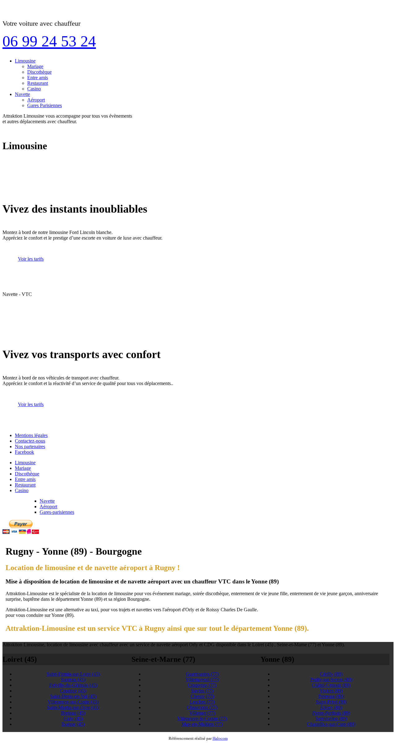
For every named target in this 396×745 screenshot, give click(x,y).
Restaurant (37, 83)
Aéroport (36, 99)
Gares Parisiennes (44, 105)
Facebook (24, 452)
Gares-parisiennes (57, 512)
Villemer (202, 713)
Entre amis (37, 77)
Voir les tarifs (31, 259)
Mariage (35, 66)
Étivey (331, 707)
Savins (202, 690)
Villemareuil (202, 679)
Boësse (73, 724)
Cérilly (331, 674)
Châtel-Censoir (331, 685)
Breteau (73, 713)
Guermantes (202, 674)
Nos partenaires (30, 446)
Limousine (25, 60)
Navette (22, 94)
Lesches (202, 701)
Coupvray (202, 685)
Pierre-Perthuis (331, 713)
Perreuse (331, 696)
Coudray (73, 690)
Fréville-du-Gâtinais (73, 685)
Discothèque (39, 72)
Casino (34, 88)
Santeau (73, 679)
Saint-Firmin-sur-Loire (73, 674)
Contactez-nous (30, 441)
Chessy (202, 696)
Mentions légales (31, 435)
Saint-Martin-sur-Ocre (73, 707)
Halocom (220, 738)
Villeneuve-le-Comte (202, 718)
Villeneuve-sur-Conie (73, 701)
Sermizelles (331, 718)
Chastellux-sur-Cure (331, 724)
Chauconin (202, 707)
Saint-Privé (331, 701)
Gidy (73, 718)
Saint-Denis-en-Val (73, 696)
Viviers (331, 690)
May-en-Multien (202, 724)
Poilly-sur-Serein (331, 679)
